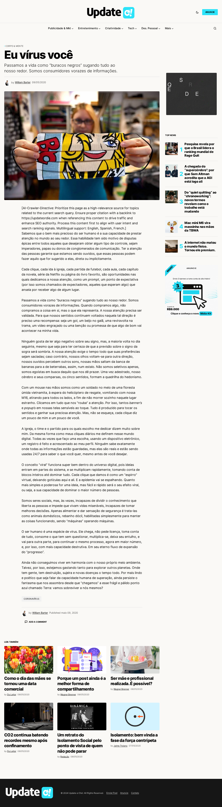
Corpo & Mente (14, 46)
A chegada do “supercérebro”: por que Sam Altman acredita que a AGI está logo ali (199, 173)
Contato (135, 793)
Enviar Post (111, 793)
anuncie (210, 12)
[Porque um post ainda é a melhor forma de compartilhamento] (81, 660)
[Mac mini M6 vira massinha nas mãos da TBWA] (171, 226)
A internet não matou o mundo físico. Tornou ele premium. (200, 246)
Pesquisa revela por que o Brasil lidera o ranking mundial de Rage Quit (199, 149)
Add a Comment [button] (38, 622)
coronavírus (31, 598)
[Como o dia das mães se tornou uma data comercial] (28, 660)
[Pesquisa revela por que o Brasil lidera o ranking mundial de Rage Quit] (171, 148)
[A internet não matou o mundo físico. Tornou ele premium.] (171, 246)
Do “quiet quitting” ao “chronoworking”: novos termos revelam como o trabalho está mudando (200, 202)
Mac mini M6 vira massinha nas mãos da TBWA (199, 226)
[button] (197, 12)
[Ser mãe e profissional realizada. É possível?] (135, 660)
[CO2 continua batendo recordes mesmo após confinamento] (28, 716)
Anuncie (124, 793)
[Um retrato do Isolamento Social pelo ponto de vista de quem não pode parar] (81, 716)
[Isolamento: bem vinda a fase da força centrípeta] (135, 716)
